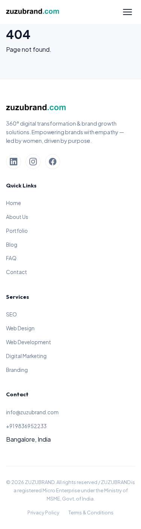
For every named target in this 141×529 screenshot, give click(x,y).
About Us (17, 217)
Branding (17, 370)
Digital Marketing (26, 356)
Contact (16, 272)
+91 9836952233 (26, 426)
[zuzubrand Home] (32, 11)
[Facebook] (52, 161)
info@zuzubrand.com (32, 412)
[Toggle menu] (127, 11)
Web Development (28, 342)
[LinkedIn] (13, 161)
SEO (11, 314)
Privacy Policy (43, 513)
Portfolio (17, 231)
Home (13, 203)
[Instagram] (33, 161)
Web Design (20, 328)
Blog (11, 244)
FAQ (11, 258)
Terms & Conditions (91, 513)
